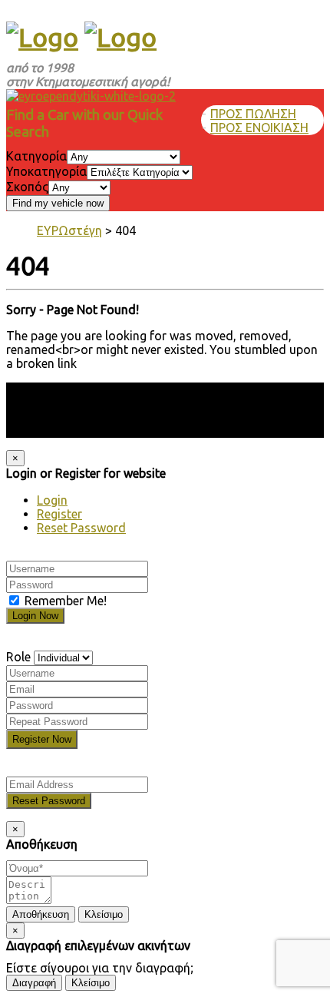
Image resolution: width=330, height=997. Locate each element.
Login (52, 500)
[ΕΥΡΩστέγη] (42, 36)
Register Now (41, 739)
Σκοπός (27, 187)
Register (59, 514)
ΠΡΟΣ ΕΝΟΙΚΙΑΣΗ (259, 127)
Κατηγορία (36, 156)
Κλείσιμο (103, 914)
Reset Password (81, 528)
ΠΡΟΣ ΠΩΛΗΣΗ (253, 114)
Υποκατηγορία (46, 171)
